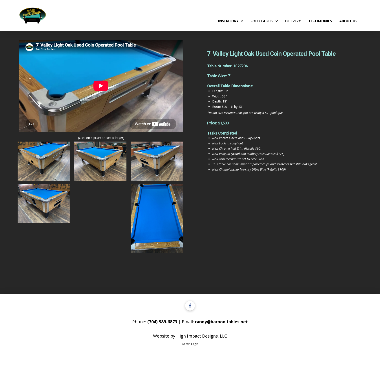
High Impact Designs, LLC (201, 336)
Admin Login (190, 344)
